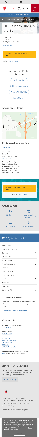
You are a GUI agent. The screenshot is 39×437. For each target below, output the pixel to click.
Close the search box (30, 8)
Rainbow (14, 8)
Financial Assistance (9, 340)
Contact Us (6, 338)
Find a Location (10, 19)
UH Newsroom (7, 343)
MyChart (9, 215)
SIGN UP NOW (9, 380)
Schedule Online (27, 2)
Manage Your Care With (14, 310)
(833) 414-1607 (14, 238)
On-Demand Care (28, 227)
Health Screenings (19, 80)
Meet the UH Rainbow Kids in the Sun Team (18, 54)
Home (3, 19)
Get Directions (8, 45)
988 (3, 353)
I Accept (19, 434)
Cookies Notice (27, 422)
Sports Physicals (19, 98)
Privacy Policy (14, 422)
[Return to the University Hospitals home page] (4, 8)
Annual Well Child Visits (19, 92)
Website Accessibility (9, 347)
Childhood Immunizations (19, 86)
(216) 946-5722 (7, 334)
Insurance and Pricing (28, 216)
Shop (24, 8)
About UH (5, 345)
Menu (35, 10)
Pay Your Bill (9, 227)
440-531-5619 (13, 61)
